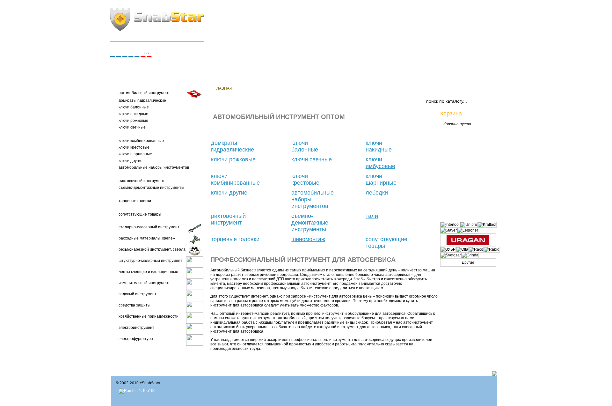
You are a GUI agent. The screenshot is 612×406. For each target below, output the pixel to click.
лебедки (377, 192)
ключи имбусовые (380, 162)
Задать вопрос (381, 88)
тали (372, 216)
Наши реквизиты (259, 88)
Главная (223, 88)
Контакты (346, 88)
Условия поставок (306, 88)
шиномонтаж (308, 239)
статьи (412, 88)
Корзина (451, 113)
